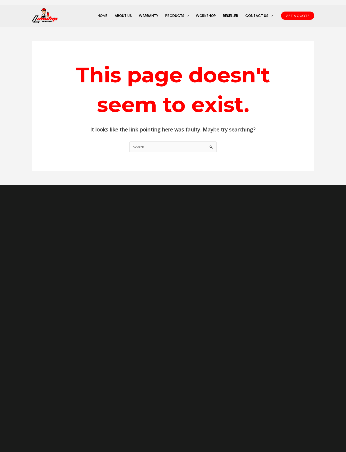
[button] (186, 16)
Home (102, 15)
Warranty (148, 15)
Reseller (230, 15)
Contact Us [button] (256, 15)
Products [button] (174, 15)
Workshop (206, 15)
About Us (123, 15)
